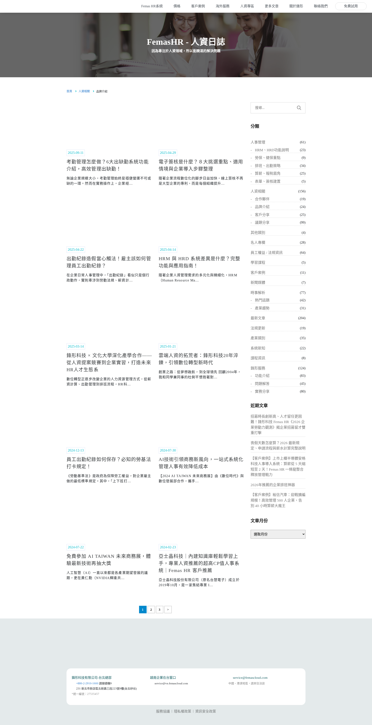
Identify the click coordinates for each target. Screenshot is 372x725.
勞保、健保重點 (268, 158)
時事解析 (258, 293)
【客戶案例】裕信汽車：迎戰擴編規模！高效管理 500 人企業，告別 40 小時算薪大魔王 (278, 500)
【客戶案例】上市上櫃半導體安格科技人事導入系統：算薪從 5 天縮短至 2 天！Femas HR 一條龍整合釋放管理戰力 (278, 466)
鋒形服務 (258, 368)
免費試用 (351, 6)
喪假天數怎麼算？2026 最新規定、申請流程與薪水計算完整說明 (278, 446)
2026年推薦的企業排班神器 (273, 485)
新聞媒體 (258, 283)
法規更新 (258, 328)
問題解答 (262, 384)
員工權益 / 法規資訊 (267, 253)
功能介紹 (262, 376)
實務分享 (262, 392)
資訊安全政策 (205, 711)
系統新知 (258, 348)
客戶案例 (258, 273)
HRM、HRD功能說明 (272, 150)
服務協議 (163, 711)
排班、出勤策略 (268, 166)
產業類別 (258, 338)
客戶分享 (262, 215)
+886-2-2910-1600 (87, 683)
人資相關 (84, 91)
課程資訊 (258, 358)
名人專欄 (258, 243)
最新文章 (258, 318)
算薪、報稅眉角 (268, 174)
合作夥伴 (262, 199)
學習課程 (258, 263)
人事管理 (258, 142)
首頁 (69, 91)
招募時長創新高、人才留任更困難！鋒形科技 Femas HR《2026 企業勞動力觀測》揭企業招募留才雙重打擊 (278, 424)
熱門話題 (262, 300)
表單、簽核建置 (268, 181)
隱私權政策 (182, 711)
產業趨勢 (262, 308)
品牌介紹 (262, 207)
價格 (177, 6)
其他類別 (258, 233)
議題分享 (262, 223)
